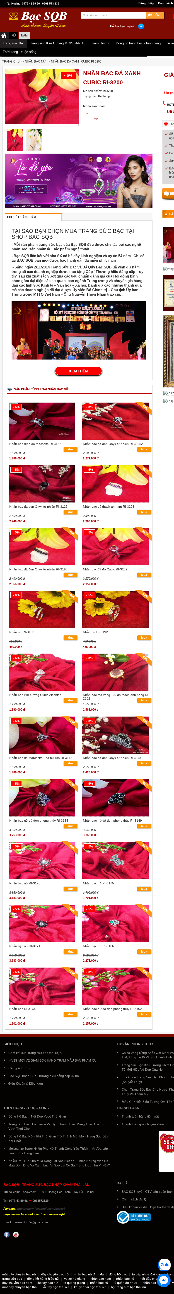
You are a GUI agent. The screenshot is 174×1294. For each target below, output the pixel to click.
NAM (24, 35)
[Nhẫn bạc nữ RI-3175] (115, 860)
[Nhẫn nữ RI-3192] (115, 609)
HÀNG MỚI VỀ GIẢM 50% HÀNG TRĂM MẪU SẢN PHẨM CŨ (52, 1060)
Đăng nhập (146, 3)
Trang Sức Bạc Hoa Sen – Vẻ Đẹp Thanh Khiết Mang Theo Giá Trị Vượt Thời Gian (56, 1126)
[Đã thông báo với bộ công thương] (134, 1217)
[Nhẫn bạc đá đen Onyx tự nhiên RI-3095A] (115, 420)
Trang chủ (10, 61)
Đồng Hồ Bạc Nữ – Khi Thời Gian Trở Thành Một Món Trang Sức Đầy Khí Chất (58, 1139)
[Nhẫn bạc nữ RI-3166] (115, 923)
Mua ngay (70, 450)
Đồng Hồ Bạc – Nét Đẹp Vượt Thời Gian (37, 1116)
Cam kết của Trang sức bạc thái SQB (35, 1053)
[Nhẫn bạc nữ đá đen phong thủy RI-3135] (42, 797)
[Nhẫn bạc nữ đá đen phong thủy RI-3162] (115, 985)
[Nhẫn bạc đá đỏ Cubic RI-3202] (115, 546)
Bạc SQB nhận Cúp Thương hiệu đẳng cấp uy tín (43, 1076)
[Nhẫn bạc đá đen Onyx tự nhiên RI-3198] (42, 546)
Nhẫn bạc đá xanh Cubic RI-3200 (76, 61)
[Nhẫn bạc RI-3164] (42, 985)
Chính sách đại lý (134, 1199)
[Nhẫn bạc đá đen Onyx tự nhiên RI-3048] (115, 734)
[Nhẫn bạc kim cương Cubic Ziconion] (42, 672)
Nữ (14, 35)
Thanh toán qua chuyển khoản (144, 1124)
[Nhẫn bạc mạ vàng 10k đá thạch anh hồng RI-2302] (115, 672)
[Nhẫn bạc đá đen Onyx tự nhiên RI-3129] (42, 483)
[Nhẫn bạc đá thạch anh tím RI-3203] (115, 483)
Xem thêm (78, 371)
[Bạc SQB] (4, 35)
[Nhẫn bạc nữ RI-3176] (42, 860)
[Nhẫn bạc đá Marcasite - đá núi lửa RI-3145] (42, 734)
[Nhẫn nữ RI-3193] (42, 609)
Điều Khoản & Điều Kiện (25, 1083)
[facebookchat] (164, 1280)
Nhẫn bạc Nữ (35, 61)
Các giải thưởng (19, 1068)
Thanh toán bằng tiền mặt (140, 1116)
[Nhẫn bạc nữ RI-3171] (42, 923)
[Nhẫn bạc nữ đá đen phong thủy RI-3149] (115, 797)
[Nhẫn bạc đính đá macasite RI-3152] (42, 420)
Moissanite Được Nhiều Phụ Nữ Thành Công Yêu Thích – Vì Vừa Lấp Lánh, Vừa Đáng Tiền (58, 1151)
